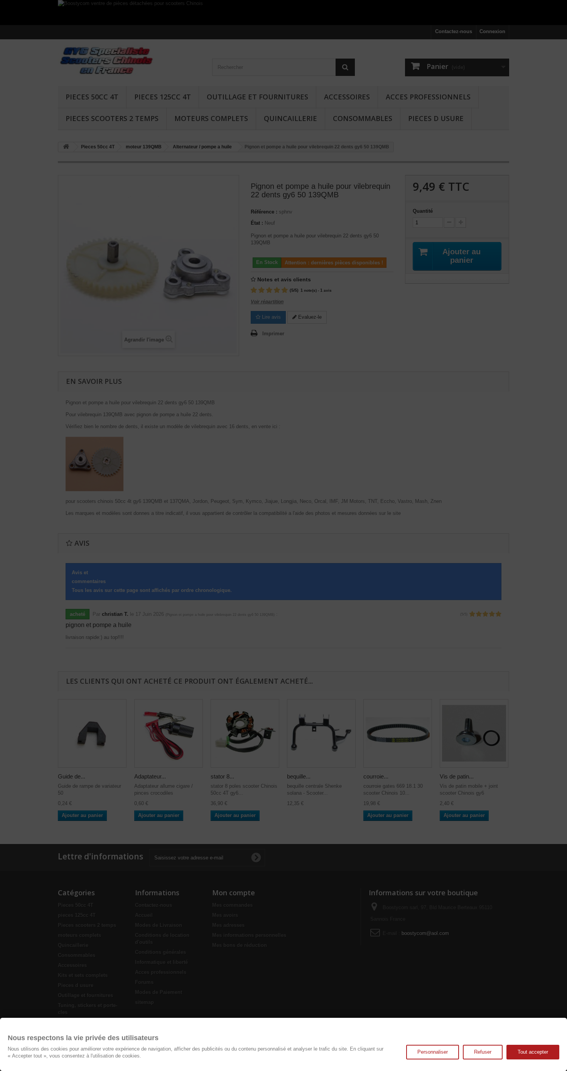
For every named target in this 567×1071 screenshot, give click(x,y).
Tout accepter (533, 1052)
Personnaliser (432, 1052)
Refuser (482, 1052)
